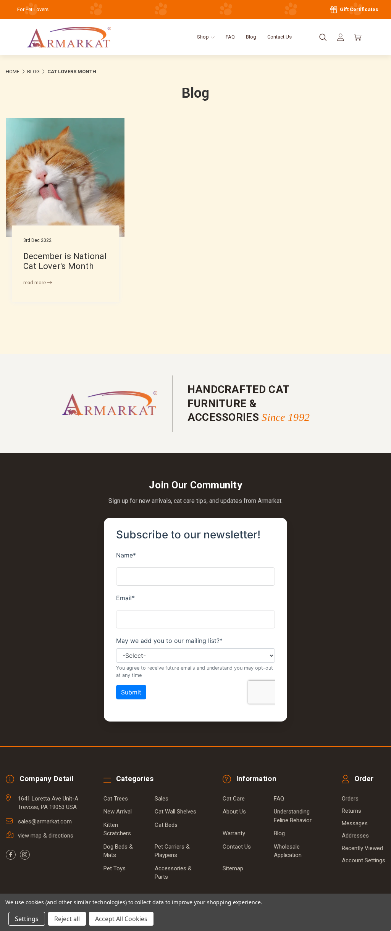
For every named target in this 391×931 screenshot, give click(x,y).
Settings (27, 919)
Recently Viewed (362, 848)
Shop (203, 37)
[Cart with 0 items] (357, 37)
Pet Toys (114, 868)
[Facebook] (11, 855)
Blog (251, 37)
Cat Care (234, 798)
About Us (234, 811)
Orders (350, 798)
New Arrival (117, 811)
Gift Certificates (358, 9)
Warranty (234, 833)
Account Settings (363, 860)
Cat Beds (166, 824)
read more (35, 282)
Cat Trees (115, 798)
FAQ (230, 37)
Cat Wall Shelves (175, 811)
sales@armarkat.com (45, 821)
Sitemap (233, 868)
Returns (351, 810)
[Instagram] (25, 855)
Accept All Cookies (121, 919)
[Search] (323, 37)
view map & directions (45, 835)
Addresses (355, 835)
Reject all (67, 919)
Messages (355, 823)
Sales (161, 798)
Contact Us (279, 37)
